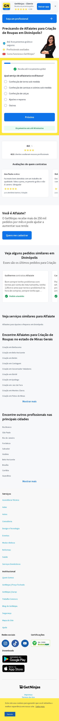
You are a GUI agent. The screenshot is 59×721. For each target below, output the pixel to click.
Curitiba (5, 470)
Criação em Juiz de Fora (12, 385)
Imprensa (28, 694)
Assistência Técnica (10, 500)
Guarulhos (6, 475)
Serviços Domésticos (11, 564)
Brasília (5, 465)
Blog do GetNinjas (9, 606)
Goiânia (5, 454)
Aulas (4, 507)
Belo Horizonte (8, 459)
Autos (4, 514)
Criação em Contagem (11, 363)
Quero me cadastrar (17, 235)
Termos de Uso (28, 697)
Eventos (5, 535)
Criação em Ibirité (9, 374)
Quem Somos (8, 577)
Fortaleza (6, 443)
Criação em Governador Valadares (16, 369)
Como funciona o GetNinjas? (21, 53)
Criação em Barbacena (11, 347)
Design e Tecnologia (10, 528)
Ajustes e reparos (17, 99)
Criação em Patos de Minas (13, 396)
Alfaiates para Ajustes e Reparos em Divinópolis (22, 324)
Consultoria (7, 521)
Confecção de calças (19, 93)
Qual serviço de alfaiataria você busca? (24, 75)
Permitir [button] (10, 714)
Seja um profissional (17, 18)
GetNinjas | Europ (9, 592)
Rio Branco (6, 427)
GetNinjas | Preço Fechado (13, 584)
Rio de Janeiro (8, 438)
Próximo (29, 117)
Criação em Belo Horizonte (13, 352)
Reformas (6, 550)
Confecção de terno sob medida (24, 81)
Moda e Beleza (8, 542)
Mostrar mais (29, 401)
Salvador (6, 448)
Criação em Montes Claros (13, 390)
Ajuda (4, 627)
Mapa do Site (7, 620)
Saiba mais (40, 706)
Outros (12, 105)
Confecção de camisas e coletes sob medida (30, 87)
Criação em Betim (9, 358)
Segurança (6, 613)
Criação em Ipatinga (10, 379)
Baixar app (43, 6)
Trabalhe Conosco (10, 599)
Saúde (5, 557)
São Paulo (6, 432)
